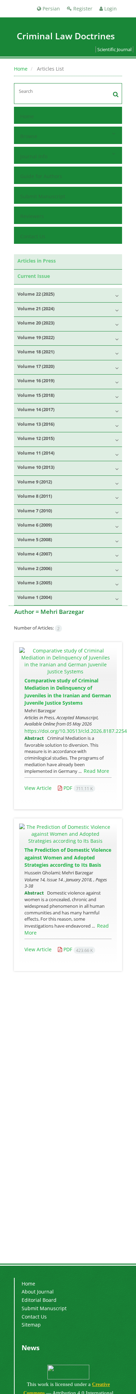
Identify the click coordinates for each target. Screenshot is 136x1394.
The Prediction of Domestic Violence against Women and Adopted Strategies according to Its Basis (67, 857)
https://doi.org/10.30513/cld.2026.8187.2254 (75, 731)
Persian (50, 8)
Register (82, 8)
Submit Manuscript (42, 196)
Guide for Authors (41, 176)
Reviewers (32, 216)
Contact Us (32, 236)
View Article (38, 788)
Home (21, 68)
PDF (77, 788)
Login (110, 8)
